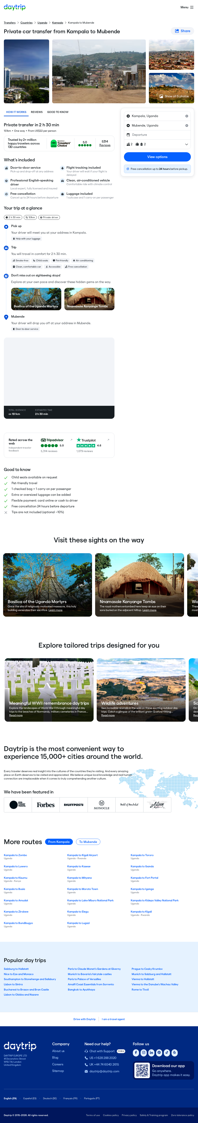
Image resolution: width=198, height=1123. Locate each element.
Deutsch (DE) (50, 1098)
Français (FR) (70, 1098)
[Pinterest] (159, 1052)
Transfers (9, 22)
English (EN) (10, 1098)
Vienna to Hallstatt (143, 979)
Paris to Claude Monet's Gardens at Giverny (94, 968)
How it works (16, 112)
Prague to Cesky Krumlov (147, 968)
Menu (184, 7)
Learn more (55, 610)
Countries (26, 22)
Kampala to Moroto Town (82, 889)
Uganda (42, 22)
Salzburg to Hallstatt (16, 968)
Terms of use (93, 1115)
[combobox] (157, 116)
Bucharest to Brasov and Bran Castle (26, 989)
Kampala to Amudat (16, 900)
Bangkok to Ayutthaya (81, 989)
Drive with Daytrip (84, 1019)
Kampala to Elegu (78, 911)
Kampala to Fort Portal (144, 877)
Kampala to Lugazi (78, 923)
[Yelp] (175, 1052)
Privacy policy (129, 1115)
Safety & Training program (154, 1115)
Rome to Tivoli (140, 989)
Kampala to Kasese (78, 866)
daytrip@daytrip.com (104, 1071)
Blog (55, 1057)
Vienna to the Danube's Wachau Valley (155, 984)
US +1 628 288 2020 (103, 1058)
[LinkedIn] (151, 1052)
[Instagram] (144, 1052)
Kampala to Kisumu (15, 877)
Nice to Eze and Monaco (18, 974)
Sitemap (58, 1071)
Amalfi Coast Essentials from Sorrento (91, 984)
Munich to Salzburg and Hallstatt (151, 974)
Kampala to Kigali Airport (82, 855)
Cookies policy (111, 1115)
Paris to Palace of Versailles (84, 979)
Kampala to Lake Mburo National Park (90, 900)
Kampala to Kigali (141, 911)
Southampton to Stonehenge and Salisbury (30, 979)
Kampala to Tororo (142, 855)
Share (185, 31)
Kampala (57, 22)
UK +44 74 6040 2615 (104, 1064)
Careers (57, 1064)
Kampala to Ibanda (142, 866)
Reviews (37, 112)
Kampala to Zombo (15, 855)
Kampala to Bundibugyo (18, 923)
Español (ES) (29, 1098)
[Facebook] (136, 1052)
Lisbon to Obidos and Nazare (21, 994)
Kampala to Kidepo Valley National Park (155, 900)
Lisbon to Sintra (13, 984)
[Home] (15, 7)
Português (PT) (92, 1098)
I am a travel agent (113, 1019)
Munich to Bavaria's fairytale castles (90, 974)
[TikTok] (167, 1052)
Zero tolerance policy (182, 1115)
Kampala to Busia (14, 889)
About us (58, 1051)
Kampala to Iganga (142, 889)
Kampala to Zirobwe (16, 911)
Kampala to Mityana (79, 877)
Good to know (57, 112)
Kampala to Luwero (16, 866)
